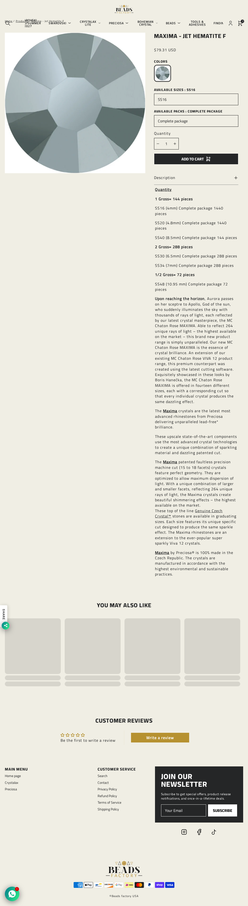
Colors (161, 61)
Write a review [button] (160, 737)
